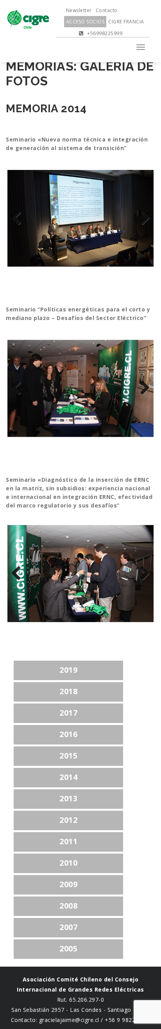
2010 (68, 863)
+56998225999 (104, 33)
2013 (68, 798)
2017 (68, 712)
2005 (68, 948)
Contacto (107, 10)
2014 (68, 777)
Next (142, 218)
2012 (68, 820)
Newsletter (79, 10)
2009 (68, 884)
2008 (68, 905)
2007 (68, 927)
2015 (68, 755)
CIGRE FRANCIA (126, 21)
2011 (68, 841)
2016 (68, 734)
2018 (68, 691)
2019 (68, 670)
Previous (19, 218)
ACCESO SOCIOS (85, 21)
